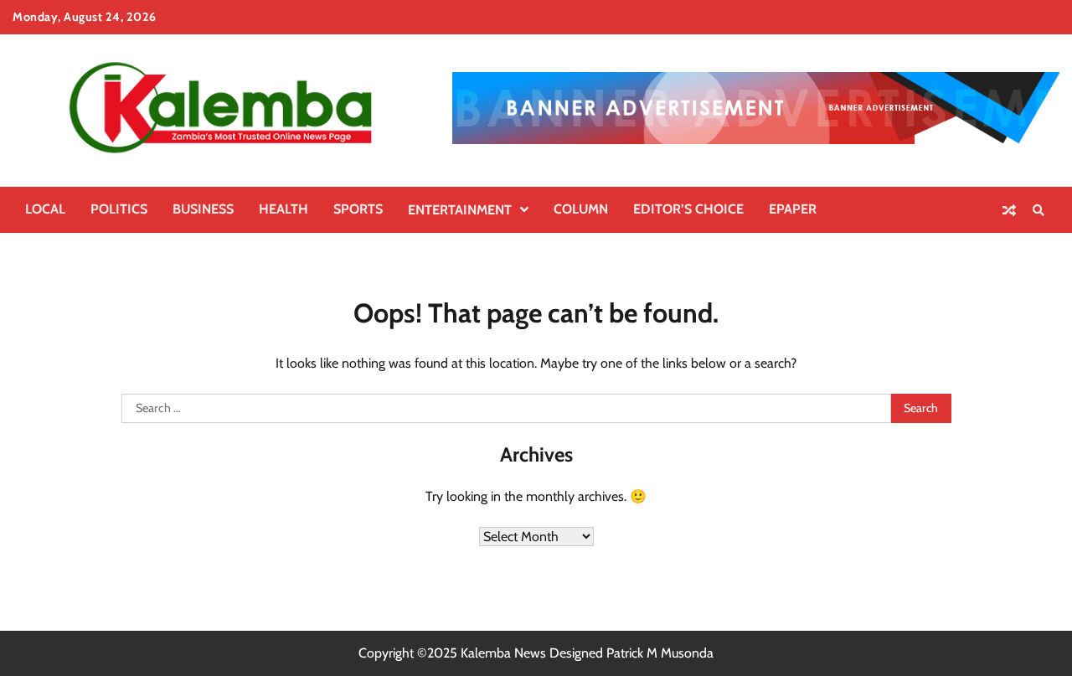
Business (203, 209)
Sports (358, 209)
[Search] (1038, 210)
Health (283, 209)
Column (581, 209)
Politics (118, 209)
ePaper (793, 209)
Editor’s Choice (688, 209)
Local (45, 209)
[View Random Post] (1009, 210)
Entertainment (460, 210)
